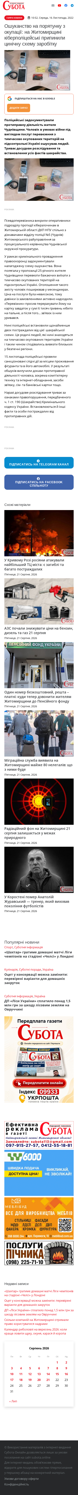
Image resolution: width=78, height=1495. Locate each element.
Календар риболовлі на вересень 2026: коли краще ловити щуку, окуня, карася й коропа (35, 1331)
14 (48, 1374)
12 (30, 1374)
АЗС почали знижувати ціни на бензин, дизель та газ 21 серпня (38, 630)
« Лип (13, 1401)
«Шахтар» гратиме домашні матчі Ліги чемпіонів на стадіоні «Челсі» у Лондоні (39, 954)
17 (11, 1380)
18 (20, 1380)
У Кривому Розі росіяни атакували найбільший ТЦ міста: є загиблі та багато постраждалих (34, 565)
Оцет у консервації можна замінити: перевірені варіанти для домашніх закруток (36, 978)
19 (30, 1380)
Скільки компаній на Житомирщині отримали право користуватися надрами (36, 1322)
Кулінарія (11, 970)
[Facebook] (66, 5)
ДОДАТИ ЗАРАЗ (19, 107)
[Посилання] (14, 5)
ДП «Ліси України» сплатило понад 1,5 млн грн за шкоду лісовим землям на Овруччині (37, 1005)
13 (39, 1374)
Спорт (8, 947)
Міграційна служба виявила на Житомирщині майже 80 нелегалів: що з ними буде (38, 765)
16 (66, 1374)
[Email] (53, 5)
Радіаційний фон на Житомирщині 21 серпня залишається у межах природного (37, 833)
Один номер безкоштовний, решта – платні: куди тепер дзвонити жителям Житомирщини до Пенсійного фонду (37, 697)
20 (39, 1380)
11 (20, 1374)
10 (11, 1374)
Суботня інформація (28, 947)
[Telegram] (72, 5)
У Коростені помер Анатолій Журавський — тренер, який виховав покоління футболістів (36, 901)
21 (48, 1380)
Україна (47, 970)
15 (57, 1374)
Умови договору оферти (21, 1479)
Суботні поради (30, 970)
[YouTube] (59, 5)
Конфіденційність (16, 1484)
